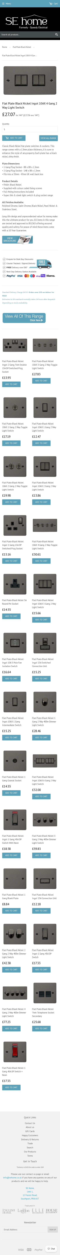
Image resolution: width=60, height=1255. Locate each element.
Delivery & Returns (30, 1139)
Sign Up (53, 1229)
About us (30, 1127)
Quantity (5, 123)
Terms (30, 1155)
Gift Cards (30, 1131)
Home (4, 47)
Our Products (30, 1151)
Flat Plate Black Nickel (22, 47)
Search (30, 1147)
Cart (55, 3)
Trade (30, 1143)
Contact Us (30, 1123)
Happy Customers (30, 1135)
